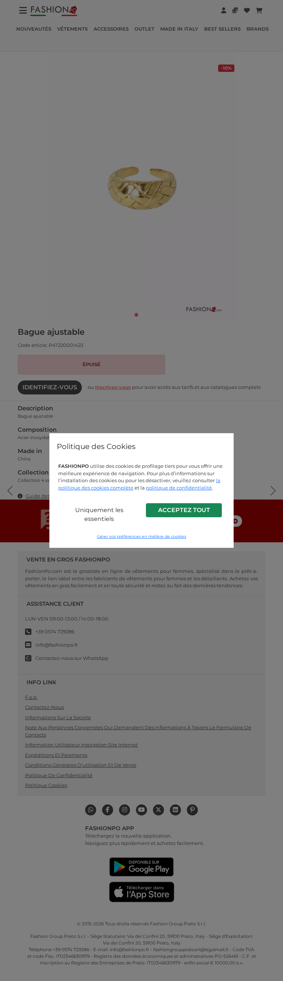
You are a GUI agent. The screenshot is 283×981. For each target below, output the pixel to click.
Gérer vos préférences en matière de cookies (141, 536)
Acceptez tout (184, 510)
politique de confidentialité (179, 488)
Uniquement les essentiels (99, 514)
